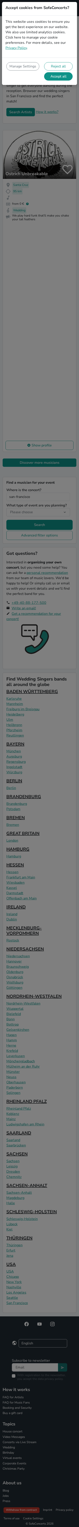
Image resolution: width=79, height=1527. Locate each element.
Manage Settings (22, 66)
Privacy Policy (16, 48)
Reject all (58, 66)
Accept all (58, 76)
